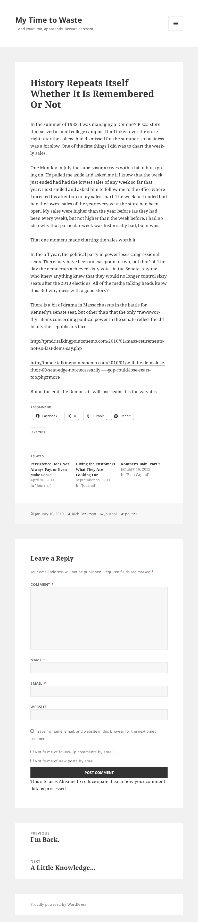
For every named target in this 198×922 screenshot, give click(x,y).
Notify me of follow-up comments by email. (75, 751)
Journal (110, 513)
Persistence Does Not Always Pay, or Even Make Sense (49, 469)
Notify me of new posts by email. (65, 760)
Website (38, 706)
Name (37, 659)
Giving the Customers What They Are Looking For (95, 469)
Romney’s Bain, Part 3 (140, 464)
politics (131, 513)
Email (38, 683)
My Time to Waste (48, 20)
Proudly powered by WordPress (58, 904)
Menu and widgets (176, 30)
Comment (42, 584)
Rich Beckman (84, 513)
